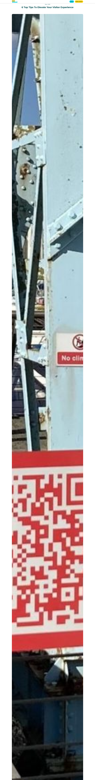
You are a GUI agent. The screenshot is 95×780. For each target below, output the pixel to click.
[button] (71, 1)
